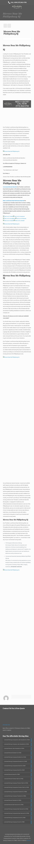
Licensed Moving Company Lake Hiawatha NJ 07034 (16, 744)
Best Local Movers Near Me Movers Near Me (13, 200)
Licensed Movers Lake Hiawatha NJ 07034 (14, 748)
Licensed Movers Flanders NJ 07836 (12, 800)
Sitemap (29, 840)
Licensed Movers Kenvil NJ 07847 (12, 774)
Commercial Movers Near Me (10, 187)
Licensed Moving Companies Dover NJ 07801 (15, 817)
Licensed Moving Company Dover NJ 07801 (14, 822)
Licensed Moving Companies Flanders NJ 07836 (15, 791)
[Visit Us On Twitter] (8, 216)
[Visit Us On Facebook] (19, 216)
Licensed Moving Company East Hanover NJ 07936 (16, 809)
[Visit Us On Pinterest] (20, 218)
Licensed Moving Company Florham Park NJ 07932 (16, 783)
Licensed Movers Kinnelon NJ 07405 (12, 752)
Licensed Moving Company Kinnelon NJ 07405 (15, 757)
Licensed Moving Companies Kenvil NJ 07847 (15, 765)
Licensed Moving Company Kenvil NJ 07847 (14, 770)
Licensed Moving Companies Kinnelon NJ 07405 (15, 761)
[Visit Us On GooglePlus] (9, 218)
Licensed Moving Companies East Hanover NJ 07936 (16, 813)
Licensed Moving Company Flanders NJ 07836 (15, 796)
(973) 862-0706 (27, 85)
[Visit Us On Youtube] (8, 220)
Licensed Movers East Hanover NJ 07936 (13, 804)
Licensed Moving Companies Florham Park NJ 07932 (16, 787)
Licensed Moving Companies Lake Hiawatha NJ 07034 (17, 739)
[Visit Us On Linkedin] (19, 220)
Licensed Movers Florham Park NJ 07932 (13, 778)
